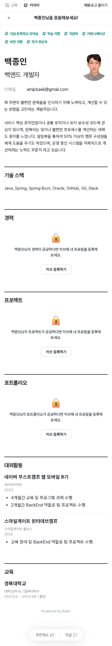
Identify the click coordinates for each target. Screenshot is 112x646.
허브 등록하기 (56, 269)
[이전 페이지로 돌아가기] (9, 18)
